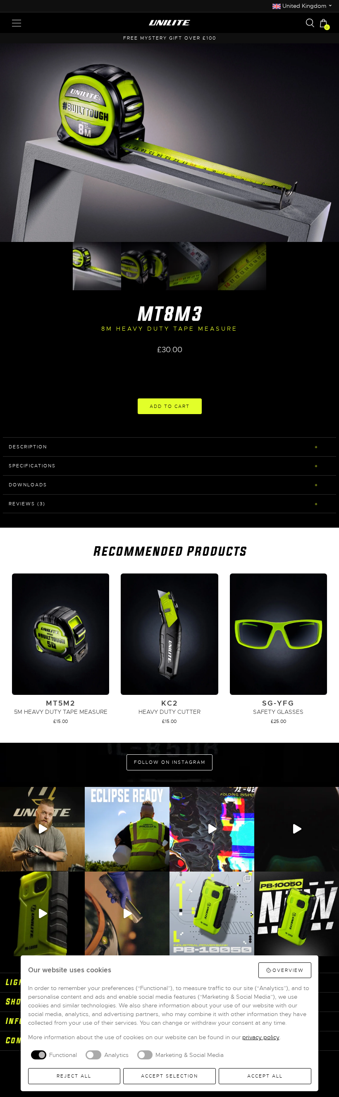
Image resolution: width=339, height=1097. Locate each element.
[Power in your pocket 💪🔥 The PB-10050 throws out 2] (212, 914)
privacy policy (260, 1037)
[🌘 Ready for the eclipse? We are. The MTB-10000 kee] (127, 829)
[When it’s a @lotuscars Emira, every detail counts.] (127, 914)
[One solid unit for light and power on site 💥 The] (296, 914)
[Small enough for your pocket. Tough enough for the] (212, 829)
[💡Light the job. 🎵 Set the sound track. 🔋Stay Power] (296, 829)
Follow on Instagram (169, 762)
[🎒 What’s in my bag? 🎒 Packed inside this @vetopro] (42, 829)
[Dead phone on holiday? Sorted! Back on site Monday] (42, 914)
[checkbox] (52, 1054)
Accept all (265, 1076)
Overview (288, 970)
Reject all (74, 1076)
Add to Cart (170, 406)
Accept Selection (169, 1076)
